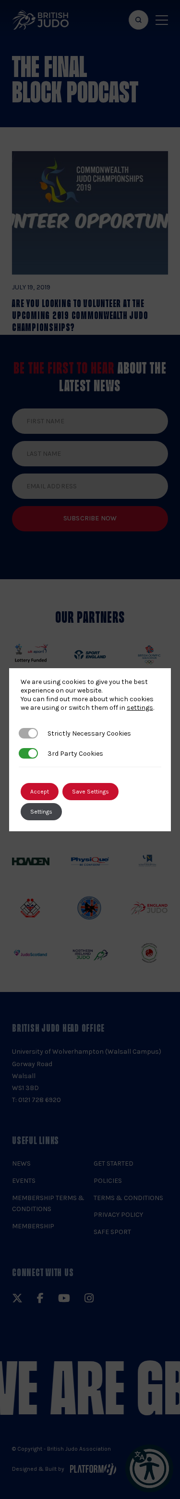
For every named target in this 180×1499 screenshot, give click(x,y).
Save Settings (90, 791)
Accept (39, 791)
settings (140, 708)
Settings (41, 811)
